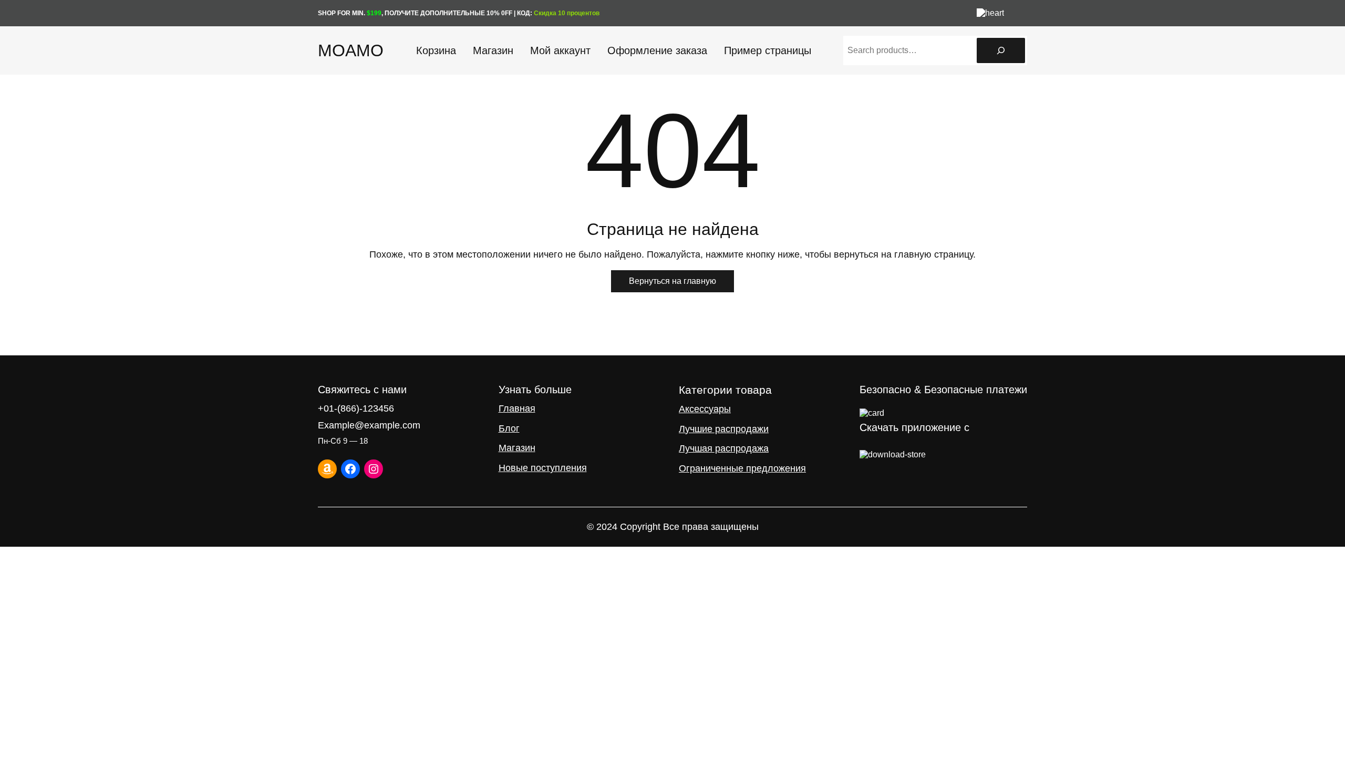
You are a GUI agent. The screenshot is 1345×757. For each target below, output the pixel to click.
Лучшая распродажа (724, 448)
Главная (517, 408)
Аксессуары (705, 409)
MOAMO (351, 50)
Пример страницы (767, 50)
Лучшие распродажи (724, 429)
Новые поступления (543, 468)
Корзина (436, 50)
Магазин (493, 50)
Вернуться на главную (672, 281)
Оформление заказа (657, 50)
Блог (509, 428)
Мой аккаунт (560, 50)
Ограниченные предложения (742, 468)
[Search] (1001, 50)
